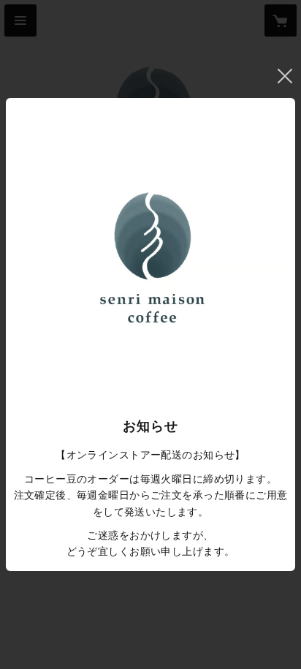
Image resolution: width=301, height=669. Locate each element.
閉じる (285, 76)
